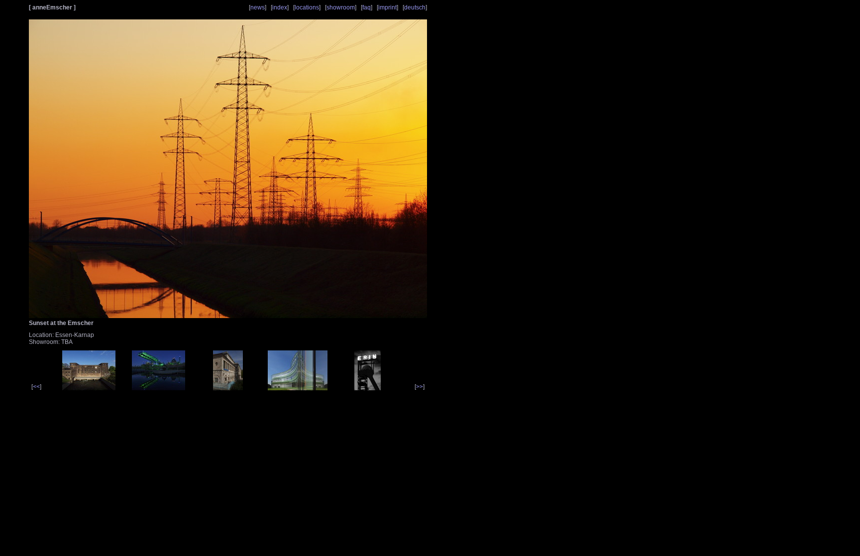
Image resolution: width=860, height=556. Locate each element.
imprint (387, 7)
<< (36, 386)
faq (366, 7)
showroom (340, 7)
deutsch (415, 7)
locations (307, 7)
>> (419, 386)
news (257, 7)
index (279, 7)
